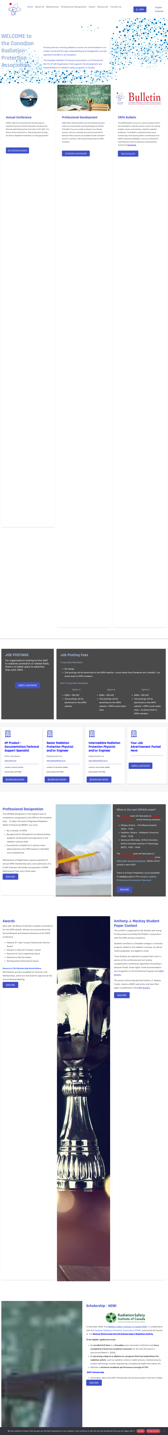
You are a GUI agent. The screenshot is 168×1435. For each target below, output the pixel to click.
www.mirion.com (10, 761)
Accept (141, 1431)
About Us (39, 6)
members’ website (148, 876)
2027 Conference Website (17, 150)
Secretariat (131, 145)
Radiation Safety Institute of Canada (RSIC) (127, 1327)
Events (92, 6)
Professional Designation (74, 6)
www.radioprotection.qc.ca (56, 761)
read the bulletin (128, 154)
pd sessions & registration (76, 153)
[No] (164, 1431)
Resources (103, 6)
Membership (52, 6)
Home (30, 6)
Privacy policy (153, 1431)
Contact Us (116, 6)
